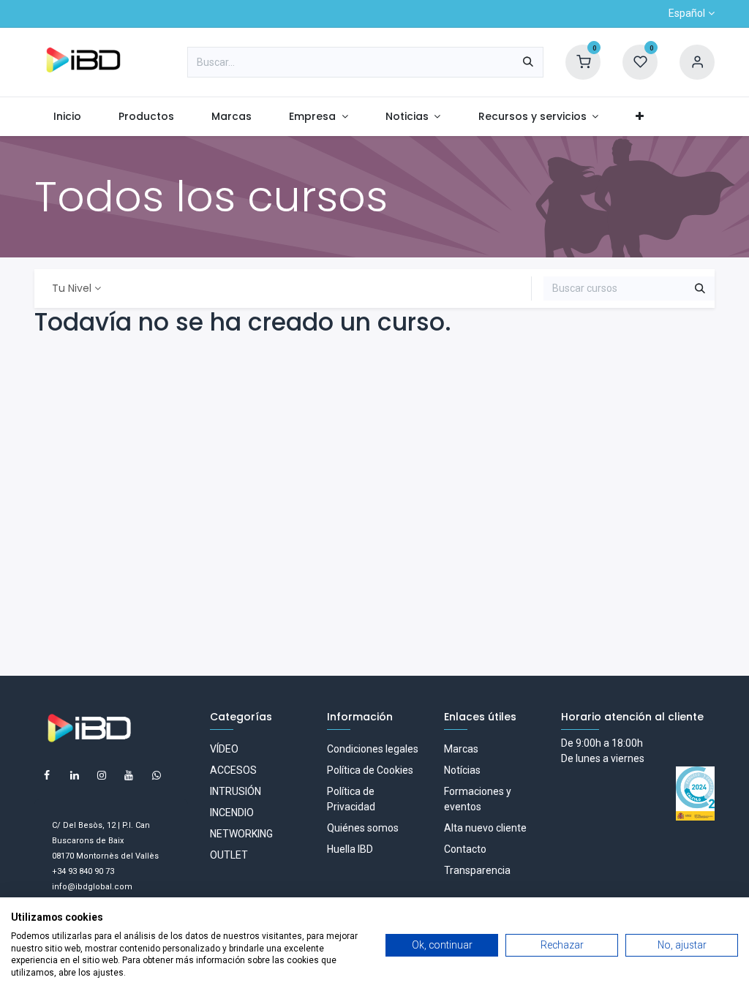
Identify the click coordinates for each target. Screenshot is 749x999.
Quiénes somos (363, 828)
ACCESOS (233, 770)
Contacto (465, 849)
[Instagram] (101, 775)
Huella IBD (350, 849)
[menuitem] (66, 116)
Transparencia (477, 870)
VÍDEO (224, 749)
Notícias (462, 770)
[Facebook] (47, 775)
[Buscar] (528, 62)
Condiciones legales (372, 749)
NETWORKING (241, 834)
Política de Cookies (370, 770)
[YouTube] (128, 775)
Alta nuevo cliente (485, 828)
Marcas (461, 749)
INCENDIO (232, 812)
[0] (583, 61)
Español (687, 13)
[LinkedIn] (74, 775)
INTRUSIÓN (235, 791)
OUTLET (229, 855)
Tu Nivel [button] (71, 288)
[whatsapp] (156, 775)
